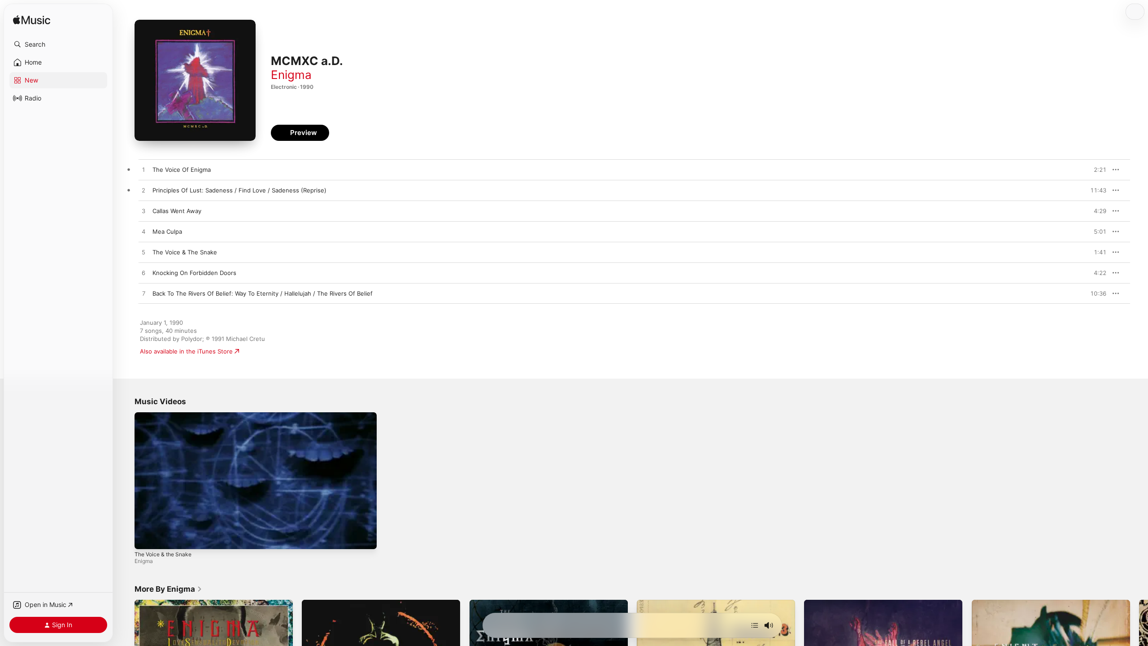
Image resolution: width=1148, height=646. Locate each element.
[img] (31, 20)
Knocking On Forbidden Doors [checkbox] (194, 272)
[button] (58, 44)
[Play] (145, 538)
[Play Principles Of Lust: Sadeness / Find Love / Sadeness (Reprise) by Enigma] (143, 191)
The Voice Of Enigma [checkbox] (181, 169)
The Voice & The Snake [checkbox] (184, 252)
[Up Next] (754, 625)
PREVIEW (1096, 169)
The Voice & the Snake (163, 554)
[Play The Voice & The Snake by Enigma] (143, 253)
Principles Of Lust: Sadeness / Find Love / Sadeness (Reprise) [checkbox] (239, 190)
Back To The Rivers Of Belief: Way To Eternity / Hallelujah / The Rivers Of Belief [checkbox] (262, 293)
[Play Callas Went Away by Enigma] (143, 211)
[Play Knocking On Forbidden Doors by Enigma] (143, 273)
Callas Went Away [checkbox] (176, 210)
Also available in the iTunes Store (186, 351)
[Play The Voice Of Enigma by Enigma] (143, 170)
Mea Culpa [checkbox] (167, 231)
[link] (168, 589)
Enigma (291, 75)
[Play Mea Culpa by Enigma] (143, 232)
